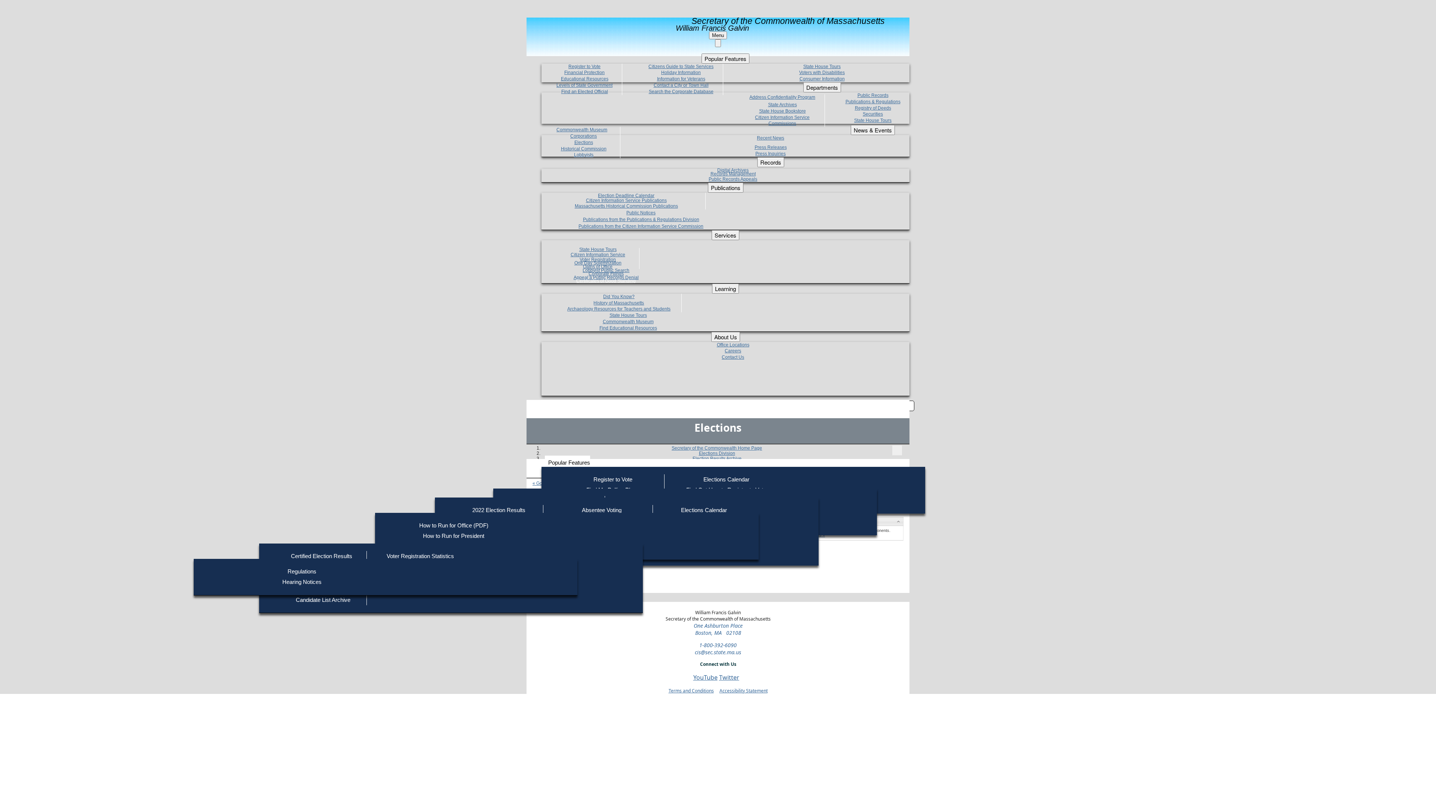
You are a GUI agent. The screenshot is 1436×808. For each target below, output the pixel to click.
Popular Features (569, 462)
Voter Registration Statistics (420, 556)
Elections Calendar (726, 479)
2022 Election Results (498, 510)
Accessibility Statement (743, 691)
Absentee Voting (602, 510)
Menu (718, 35)
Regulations (302, 571)
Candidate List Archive (323, 600)
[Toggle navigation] (897, 450)
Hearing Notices (302, 582)
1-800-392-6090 (718, 645)
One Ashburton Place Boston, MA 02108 (718, 629)
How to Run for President (453, 536)
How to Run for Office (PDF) (453, 525)
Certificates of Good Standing (606, 281)
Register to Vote (612, 479)
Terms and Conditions (691, 691)
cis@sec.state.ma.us (718, 652)
